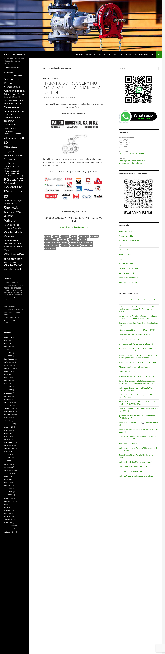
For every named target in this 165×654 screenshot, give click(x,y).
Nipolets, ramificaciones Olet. (131, 471)
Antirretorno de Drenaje (129, 240)
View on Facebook (9, 298)
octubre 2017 (8, 498)
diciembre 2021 (9, 411)
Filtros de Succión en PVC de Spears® (134, 466)
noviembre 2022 (9, 402)
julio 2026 (7, 340)
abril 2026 (7, 344)
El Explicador (124, 250)
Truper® (73, 239)
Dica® (56, 236)
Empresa (79, 54)
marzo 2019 (8, 464)
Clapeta (19, 103)
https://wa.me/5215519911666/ (132, 154)
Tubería (83, 239)
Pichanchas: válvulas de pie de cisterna (134, 367)
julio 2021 (7, 421)
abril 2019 (7, 461)
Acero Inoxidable (126, 236)
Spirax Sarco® (51, 239)
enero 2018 (8, 495)
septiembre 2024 (9, 368)
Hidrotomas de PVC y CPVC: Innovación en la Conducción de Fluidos (137, 349)
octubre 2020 (8, 427)
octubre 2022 (8, 405)
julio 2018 (7, 479)
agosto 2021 (8, 418)
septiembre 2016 (9, 532)
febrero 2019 (8, 467)
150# (6, 73)
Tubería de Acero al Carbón (56, 242)
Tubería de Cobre (52, 245)
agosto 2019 (8, 452)
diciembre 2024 (9, 359)
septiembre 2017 (9, 501)
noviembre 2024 (9, 362)
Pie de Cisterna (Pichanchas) (13, 176)
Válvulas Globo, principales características (136, 476)
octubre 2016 (8, 529)
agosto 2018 (8, 476)
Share (7, 300)
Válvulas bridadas (13, 232)
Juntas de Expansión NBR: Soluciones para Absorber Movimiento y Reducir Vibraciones (137, 382)
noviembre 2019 (9, 445)
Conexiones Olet (9, 131)
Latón (121, 259)
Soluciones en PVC (126, 273)
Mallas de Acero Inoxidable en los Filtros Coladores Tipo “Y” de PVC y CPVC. (138, 403)
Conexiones (12, 107)
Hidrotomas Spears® (11, 171)
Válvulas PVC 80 (13, 265)
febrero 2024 (8, 390)
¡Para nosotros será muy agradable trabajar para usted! (72, 87)
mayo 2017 (7, 510)
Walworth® (87, 245)
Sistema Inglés (16, 200)
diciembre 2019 (9, 442)
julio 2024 (7, 374)
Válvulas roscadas (13, 268)
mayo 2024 (7, 381)
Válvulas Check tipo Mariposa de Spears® (135, 462)
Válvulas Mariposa (10, 262)
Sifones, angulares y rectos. (130, 339)
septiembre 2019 (9, 449)
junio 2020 (7, 436)
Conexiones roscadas (12, 134)
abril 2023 (7, 399)
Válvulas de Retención (128, 282)
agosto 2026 (8, 337)
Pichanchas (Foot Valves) (129, 268)
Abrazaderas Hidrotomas (13, 75)
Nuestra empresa (50, 79)
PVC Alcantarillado (11, 183)
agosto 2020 (8, 430)
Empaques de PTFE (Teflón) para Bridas (134, 334)
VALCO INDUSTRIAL (15, 54)
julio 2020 (7, 433)
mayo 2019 (7, 458)
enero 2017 (8, 523)
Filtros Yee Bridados (127, 371)
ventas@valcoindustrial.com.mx (74, 227)
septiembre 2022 (9, 408)
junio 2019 (7, 455)
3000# (11, 73)
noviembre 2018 (9, 470)
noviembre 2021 (9, 415)
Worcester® (50, 248)
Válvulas (75, 245)
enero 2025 (8, 356)
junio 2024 (7, 377)
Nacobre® (84, 236)
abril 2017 (7, 513)
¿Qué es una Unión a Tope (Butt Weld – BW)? (137, 330)
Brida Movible (10, 101)
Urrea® (65, 245)
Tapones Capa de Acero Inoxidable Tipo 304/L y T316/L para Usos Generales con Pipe (138, 356)
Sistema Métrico (10, 203)
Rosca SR (7, 201)
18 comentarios (69, 97)
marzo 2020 (8, 439)
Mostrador (90, 54)
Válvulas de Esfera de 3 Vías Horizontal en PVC (138, 362)
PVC (19, 179)
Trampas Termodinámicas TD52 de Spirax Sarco (138, 376)
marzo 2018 (8, 489)
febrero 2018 (8, 492)
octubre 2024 (8, 365)
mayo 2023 (7, 396)
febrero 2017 (8, 520)
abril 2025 (7, 350)
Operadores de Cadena (11, 173)
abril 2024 (7, 384)
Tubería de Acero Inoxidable (81, 242)
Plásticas (10, 179)
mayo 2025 (7, 347)
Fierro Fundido (125, 254)
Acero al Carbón (125, 231)
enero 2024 (8, 393)
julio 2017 (7, 507)
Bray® (48, 236)
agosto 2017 (8, 504)
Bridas (19, 100)
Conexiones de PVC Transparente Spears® (136, 344)
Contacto (102, 54)
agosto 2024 (8, 371)
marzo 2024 (8, 387)
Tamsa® (63, 239)
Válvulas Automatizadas (128, 277)
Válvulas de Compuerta (12, 243)
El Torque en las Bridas (128, 443)
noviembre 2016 (9, 526)
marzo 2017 (8, 516)
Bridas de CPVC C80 (10, 103)
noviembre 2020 (9, 424)
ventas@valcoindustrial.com (130, 163)
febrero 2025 (8, 353)
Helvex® (65, 236)
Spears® (94, 236)
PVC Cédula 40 (13, 186)
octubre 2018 (8, 473)
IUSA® (74, 236)
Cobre (121, 245)
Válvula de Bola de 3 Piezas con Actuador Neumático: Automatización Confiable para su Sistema (137, 309)
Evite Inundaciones (13, 155)
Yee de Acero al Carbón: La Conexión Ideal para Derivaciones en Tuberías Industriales (138, 317)
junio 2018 (7, 482)
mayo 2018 (7, 486)
